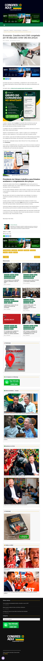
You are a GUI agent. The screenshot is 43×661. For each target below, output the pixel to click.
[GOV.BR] (16, 162)
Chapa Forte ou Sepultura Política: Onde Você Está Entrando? (15, 504)
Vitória (16, 252)
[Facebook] (6, 231)
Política (14, 276)
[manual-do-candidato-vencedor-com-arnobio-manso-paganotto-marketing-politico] (17, 526)
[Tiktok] (8, 231)
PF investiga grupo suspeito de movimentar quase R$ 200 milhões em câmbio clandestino (11, 332)
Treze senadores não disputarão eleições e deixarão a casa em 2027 (11, 281)
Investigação (6, 327)
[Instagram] (5, 231)
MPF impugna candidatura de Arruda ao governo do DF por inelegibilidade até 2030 (30, 332)
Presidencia (10, 302)
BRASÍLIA (12, 274)
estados (20, 250)
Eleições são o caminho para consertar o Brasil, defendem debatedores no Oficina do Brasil (21, 413)
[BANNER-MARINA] (14, 358)
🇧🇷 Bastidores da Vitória (9, 446)
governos (33, 250)
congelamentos (7, 250)
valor (11, 252)
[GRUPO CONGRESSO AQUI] (21, 105)
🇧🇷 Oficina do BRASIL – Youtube (11, 390)
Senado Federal (26, 302)
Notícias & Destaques (8, 276)
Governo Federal (7, 301)
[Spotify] (9, 231)
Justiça (36, 274)
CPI (15, 325)
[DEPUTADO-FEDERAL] (21, 18)
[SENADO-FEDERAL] (21, 72)
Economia (18, 40)
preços (6, 252)
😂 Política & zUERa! (8, 545)
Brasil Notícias (13, 40)
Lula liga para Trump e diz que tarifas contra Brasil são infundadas (11, 306)
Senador (31, 302)
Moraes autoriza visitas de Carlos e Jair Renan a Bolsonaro (14, 607)
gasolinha (27, 250)
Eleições (16, 274)
